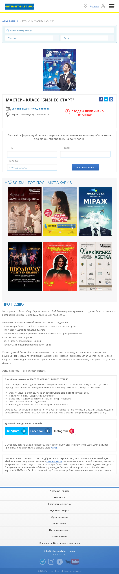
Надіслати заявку (85, 167)
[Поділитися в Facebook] (101, 99)
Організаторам (59, 516)
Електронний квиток (59, 503)
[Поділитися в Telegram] (111, 99)
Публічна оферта (59, 510)
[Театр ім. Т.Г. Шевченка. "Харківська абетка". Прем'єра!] (95, 266)
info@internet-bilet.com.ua (59, 551)
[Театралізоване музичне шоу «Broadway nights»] (25, 266)
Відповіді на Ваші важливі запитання (59, 543)
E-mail (66, 148)
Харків (54, 447)
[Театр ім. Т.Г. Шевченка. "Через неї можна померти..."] (25, 211)
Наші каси (59, 497)
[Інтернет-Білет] (19, 6)
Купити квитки (22, 231)
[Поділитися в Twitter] (106, 99)
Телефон (14, 161)
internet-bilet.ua (54, 461)
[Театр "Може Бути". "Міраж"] (95, 211)
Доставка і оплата (59, 490)
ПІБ (11, 148)
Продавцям (59, 523)
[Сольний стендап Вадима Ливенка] (60, 266)
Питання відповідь (59, 529)
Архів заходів (59, 536)
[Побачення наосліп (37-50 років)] (60, 211)
